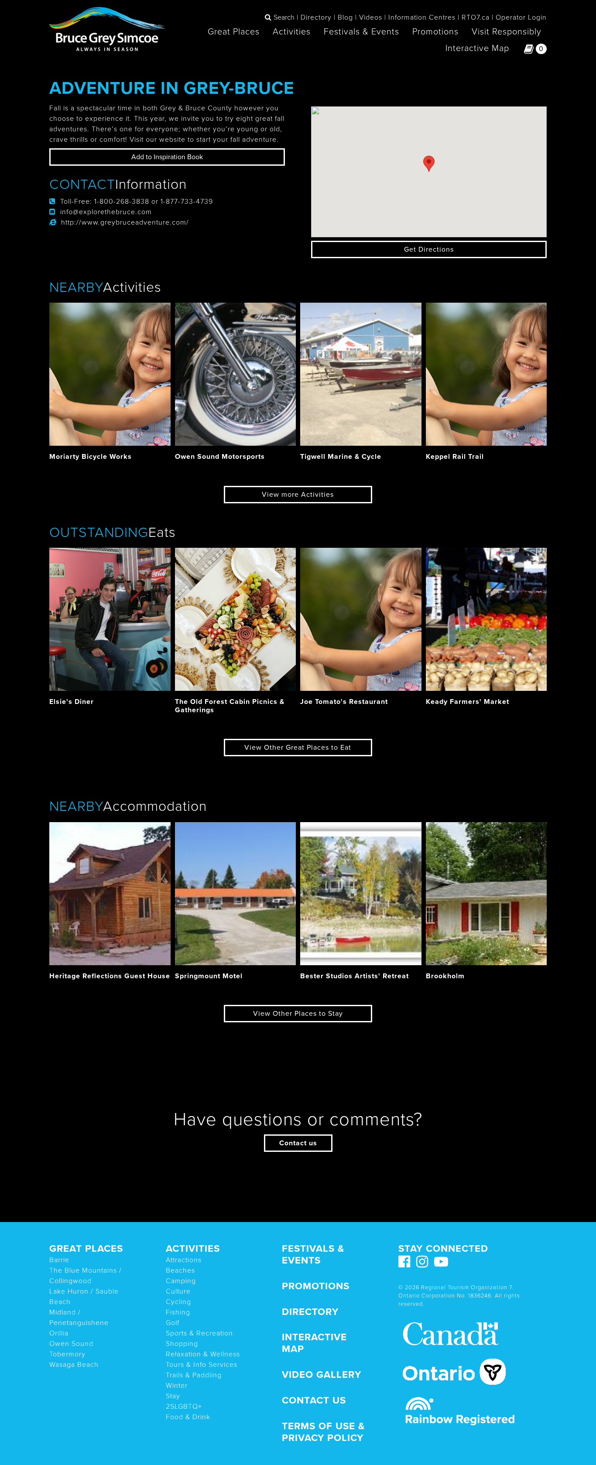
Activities (292, 32)
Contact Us (314, 1400)
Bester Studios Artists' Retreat (354, 976)
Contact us (298, 1143)
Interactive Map (477, 48)
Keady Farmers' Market (467, 701)
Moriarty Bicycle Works (90, 456)
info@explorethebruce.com (106, 212)
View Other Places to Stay (298, 1013)
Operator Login (521, 17)
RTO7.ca (476, 17)
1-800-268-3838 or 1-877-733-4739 (153, 201)
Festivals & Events (361, 32)
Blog (345, 17)
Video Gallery (321, 1374)
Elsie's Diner (71, 701)
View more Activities (298, 494)
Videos (370, 17)
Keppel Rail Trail (455, 456)
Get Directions (429, 249)
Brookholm (445, 976)
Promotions (435, 32)
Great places (86, 1248)
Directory (316, 17)
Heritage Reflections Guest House (109, 976)
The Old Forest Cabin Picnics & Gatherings (229, 705)
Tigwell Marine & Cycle (340, 456)
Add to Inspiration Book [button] (167, 157)
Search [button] (284, 17)
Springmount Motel (209, 976)
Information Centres (422, 17)
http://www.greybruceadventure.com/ (125, 222)
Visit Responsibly (506, 32)
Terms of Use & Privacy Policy (323, 1432)
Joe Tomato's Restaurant (344, 701)
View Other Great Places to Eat (297, 747)
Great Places (234, 32)
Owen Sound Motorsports (220, 456)
